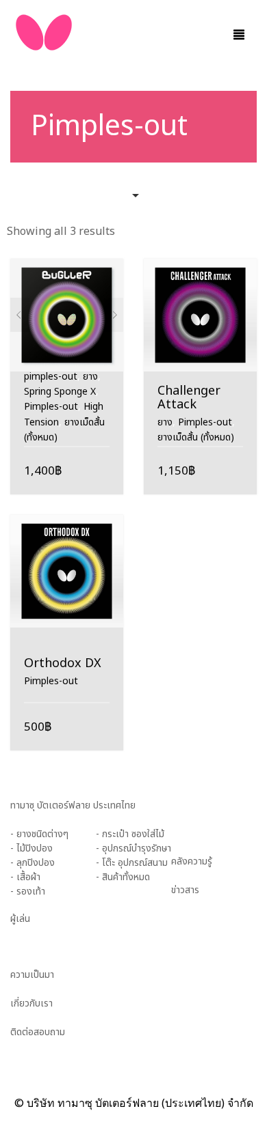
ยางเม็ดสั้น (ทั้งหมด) (195, 437)
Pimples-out (51, 406)
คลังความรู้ (191, 861)
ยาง (90, 376)
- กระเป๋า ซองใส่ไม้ (130, 834)
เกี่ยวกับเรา (31, 1003)
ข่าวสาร (185, 890)
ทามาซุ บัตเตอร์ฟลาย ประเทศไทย (73, 805)
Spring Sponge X (60, 391)
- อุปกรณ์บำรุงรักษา (133, 848)
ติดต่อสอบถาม (37, 1032)
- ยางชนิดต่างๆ (39, 834)
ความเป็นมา (32, 975)
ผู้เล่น (20, 919)
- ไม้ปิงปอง (31, 848)
